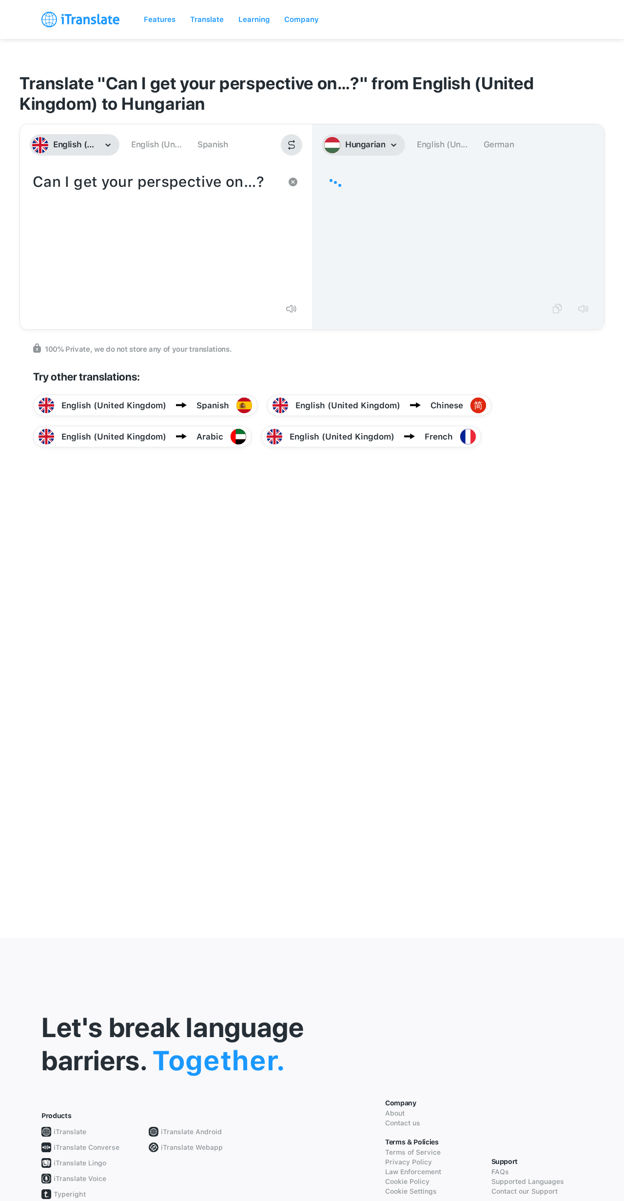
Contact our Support (524, 1191)
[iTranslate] (80, 19)
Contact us (402, 1123)
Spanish (212, 144)
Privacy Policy (408, 1162)
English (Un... (156, 144)
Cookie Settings (411, 1191)
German (499, 144)
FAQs (500, 1172)
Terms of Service (413, 1152)
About (395, 1113)
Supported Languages (527, 1181)
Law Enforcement (413, 1172)
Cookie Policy (407, 1181)
